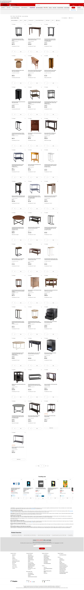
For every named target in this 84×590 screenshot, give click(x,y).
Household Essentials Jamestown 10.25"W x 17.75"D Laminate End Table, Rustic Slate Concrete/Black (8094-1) (50, 228)
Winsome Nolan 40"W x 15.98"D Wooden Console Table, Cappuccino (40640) (50, 133)
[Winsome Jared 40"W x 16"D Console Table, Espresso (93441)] (18, 440)
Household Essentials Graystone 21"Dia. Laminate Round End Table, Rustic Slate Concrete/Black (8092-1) (50, 40)
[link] (14, 0)
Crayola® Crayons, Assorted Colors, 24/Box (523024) (65, 488)
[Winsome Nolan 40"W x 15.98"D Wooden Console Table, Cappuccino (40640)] (51, 126)
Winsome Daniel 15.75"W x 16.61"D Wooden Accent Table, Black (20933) (50, 322)
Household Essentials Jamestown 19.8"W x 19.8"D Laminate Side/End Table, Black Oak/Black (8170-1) (18, 165)
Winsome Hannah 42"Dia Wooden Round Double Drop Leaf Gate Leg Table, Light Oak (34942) (35, 71)
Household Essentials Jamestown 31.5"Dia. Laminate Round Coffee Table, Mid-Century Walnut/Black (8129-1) (18, 228)
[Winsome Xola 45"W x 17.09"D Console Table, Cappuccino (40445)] (51, 377)
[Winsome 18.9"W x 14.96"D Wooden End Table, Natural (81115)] (35, 283)
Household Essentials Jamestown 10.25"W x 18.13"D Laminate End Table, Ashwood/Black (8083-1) (18, 322)
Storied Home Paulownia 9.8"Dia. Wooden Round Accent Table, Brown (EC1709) (50, 71)
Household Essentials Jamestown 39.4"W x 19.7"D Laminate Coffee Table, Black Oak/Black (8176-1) (34, 385)
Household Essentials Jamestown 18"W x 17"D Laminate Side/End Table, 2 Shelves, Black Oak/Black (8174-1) (50, 102)
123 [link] (47, 419)
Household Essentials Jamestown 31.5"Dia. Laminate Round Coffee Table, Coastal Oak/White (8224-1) (18, 354)
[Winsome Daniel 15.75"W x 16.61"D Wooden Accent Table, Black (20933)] (51, 314)
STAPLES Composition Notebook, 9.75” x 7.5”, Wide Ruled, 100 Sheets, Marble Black (41, 488)
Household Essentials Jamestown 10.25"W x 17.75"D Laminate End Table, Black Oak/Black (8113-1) (18, 134)
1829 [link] (63, 490)
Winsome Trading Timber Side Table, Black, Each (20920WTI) (18, 384)
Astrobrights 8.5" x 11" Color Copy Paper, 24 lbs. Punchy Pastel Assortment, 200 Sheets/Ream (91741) (53, 489)
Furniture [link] (14, 16)
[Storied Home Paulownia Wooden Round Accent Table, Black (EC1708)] (18, 94)
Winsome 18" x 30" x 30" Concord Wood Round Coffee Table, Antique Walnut (51, 290)
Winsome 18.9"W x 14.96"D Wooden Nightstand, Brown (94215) (35, 133)
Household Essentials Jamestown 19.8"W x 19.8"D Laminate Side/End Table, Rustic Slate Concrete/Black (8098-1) (34, 197)
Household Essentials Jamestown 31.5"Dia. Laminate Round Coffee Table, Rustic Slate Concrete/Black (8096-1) (18, 416)
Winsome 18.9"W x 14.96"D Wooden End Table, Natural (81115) (34, 290)
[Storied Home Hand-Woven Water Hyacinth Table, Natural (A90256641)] (18, 63)
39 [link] (26, 490)
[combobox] (52, 5)
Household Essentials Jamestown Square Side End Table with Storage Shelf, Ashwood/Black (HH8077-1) (34, 102)
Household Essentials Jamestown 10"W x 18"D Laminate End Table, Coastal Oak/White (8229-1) (51, 259)
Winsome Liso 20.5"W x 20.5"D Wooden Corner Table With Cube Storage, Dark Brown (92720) (18, 196)
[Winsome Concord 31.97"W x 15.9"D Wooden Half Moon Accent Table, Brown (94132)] (51, 188)
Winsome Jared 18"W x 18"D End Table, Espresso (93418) (49, 416)
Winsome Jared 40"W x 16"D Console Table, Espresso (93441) (18, 447)
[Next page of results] (47, 466)
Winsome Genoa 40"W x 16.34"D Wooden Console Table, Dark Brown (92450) (34, 416)
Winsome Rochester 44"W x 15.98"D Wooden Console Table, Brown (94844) (34, 39)
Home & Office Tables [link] (18, 16)
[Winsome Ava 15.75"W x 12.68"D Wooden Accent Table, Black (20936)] (51, 345)
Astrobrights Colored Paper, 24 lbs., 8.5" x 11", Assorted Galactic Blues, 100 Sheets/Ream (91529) (28, 489)
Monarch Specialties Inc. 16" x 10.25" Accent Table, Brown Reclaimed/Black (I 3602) (18, 259)
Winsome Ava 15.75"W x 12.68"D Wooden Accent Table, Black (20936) (50, 353)
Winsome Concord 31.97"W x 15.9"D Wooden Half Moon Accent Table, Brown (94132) (50, 196)
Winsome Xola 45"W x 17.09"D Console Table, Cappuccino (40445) (50, 384)
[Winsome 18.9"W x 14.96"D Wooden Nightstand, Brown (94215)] (35, 126)
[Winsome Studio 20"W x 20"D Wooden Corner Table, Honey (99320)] (35, 157)
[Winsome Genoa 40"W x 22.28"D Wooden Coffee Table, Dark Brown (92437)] (35, 220)
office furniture (33, 508)
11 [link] (47, 388)
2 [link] (47, 325)
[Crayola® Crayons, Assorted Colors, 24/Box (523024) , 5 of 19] (65, 483)
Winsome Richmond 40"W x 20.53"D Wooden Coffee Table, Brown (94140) (34, 259)
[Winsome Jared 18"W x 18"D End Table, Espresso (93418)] (51, 408)
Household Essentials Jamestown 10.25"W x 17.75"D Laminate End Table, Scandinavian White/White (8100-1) (50, 165)
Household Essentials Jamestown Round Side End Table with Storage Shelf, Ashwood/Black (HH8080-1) (18, 291)
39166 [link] (14, 490)
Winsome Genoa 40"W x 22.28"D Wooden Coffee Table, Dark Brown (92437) (34, 228)
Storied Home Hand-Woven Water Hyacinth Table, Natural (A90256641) (18, 71)
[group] (16, 489)
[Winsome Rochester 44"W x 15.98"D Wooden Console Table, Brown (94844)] (35, 31)
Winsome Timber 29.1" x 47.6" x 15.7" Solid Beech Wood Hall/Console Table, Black (34, 353)
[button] (68, 5)
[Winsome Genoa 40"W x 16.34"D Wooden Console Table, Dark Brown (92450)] (35, 408)
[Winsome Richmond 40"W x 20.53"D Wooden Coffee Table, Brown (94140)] (35, 251)
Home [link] (11, 16)
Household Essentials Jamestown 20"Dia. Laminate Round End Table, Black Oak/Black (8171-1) (18, 40)
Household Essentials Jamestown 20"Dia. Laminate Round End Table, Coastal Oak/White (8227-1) (34, 322)
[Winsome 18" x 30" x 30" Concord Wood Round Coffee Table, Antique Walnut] (51, 283)
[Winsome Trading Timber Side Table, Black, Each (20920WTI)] (18, 377)
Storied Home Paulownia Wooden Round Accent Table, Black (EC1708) (18, 102)
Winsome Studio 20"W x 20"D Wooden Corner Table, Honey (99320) (34, 165)
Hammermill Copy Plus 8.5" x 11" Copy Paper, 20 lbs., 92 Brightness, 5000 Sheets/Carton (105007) (15, 489)
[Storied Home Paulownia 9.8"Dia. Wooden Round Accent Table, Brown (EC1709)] (51, 63)
